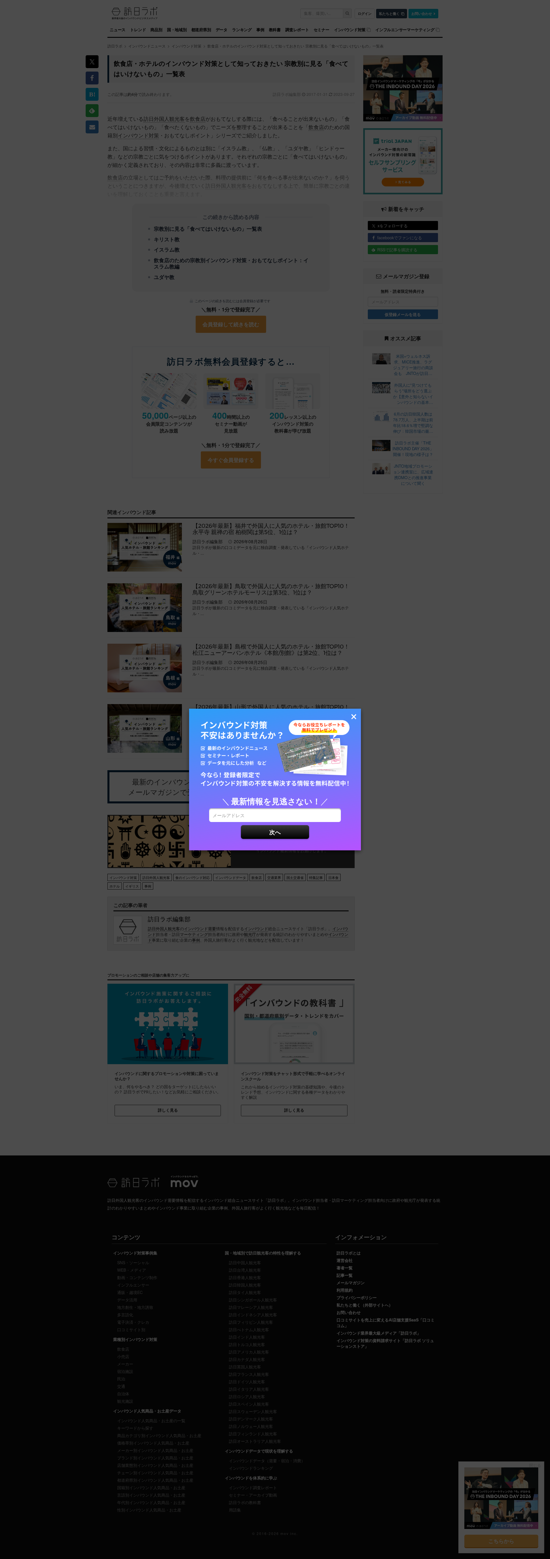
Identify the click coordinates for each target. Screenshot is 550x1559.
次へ (275, 832)
